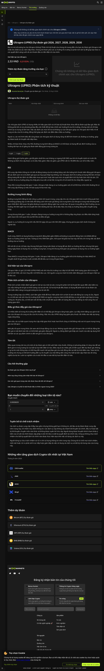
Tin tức (58, 620)
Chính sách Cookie (23, 660)
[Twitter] (10, 573)
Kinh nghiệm (60, 623)
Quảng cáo (42, 7)
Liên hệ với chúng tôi (44, 650)
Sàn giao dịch (61, 630)
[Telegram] (19, 573)
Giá (9, 23)
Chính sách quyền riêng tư (41, 668)
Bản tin (12, 7)
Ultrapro (15, 23)
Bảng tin (4, 7)
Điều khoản (27, 668)
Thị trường (33, 7)
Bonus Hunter (22, 7)
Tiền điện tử (60, 626)
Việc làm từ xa (41, 646)
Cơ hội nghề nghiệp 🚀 (45, 623)
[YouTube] (14, 573)
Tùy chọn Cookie (80, 668)
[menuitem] (2, 12)
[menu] (2, 18)
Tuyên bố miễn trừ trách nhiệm (63, 668)
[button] (54, 370)
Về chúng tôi (41, 620)
